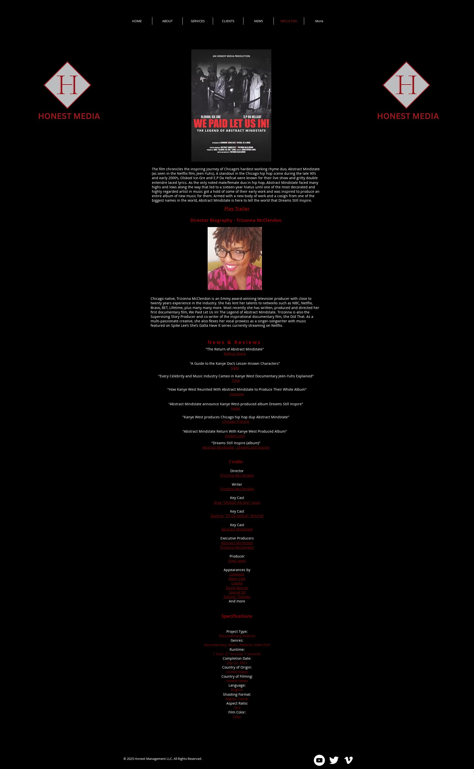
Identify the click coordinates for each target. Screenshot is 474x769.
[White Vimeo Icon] (348, 760)
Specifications (236, 616)
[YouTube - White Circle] (319, 760)
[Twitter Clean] (333, 760)
